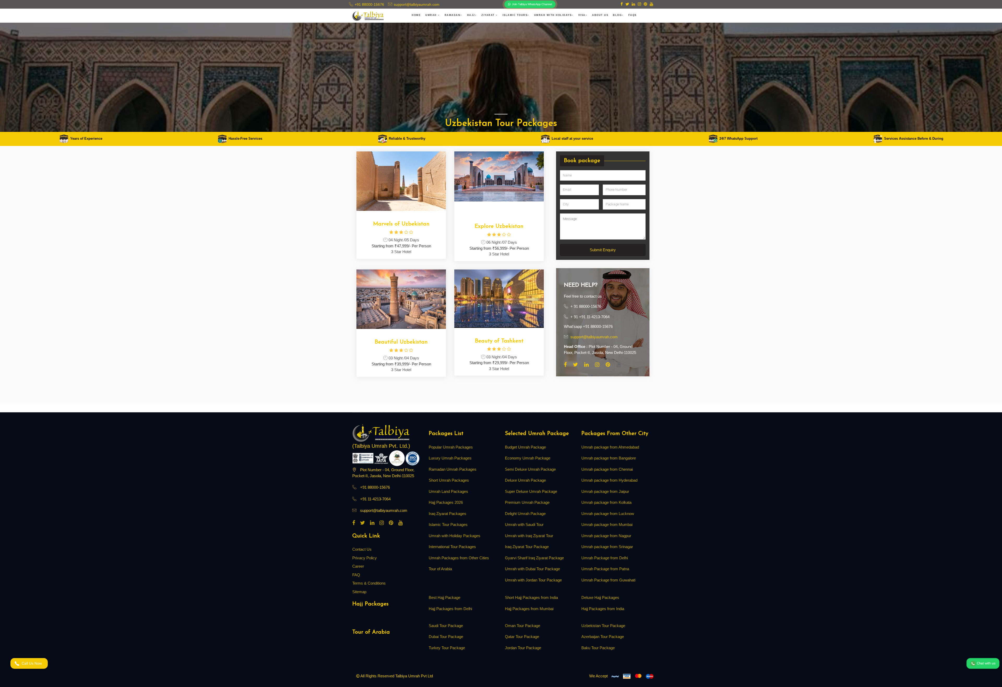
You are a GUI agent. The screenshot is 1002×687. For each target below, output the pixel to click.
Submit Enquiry (501, 397)
